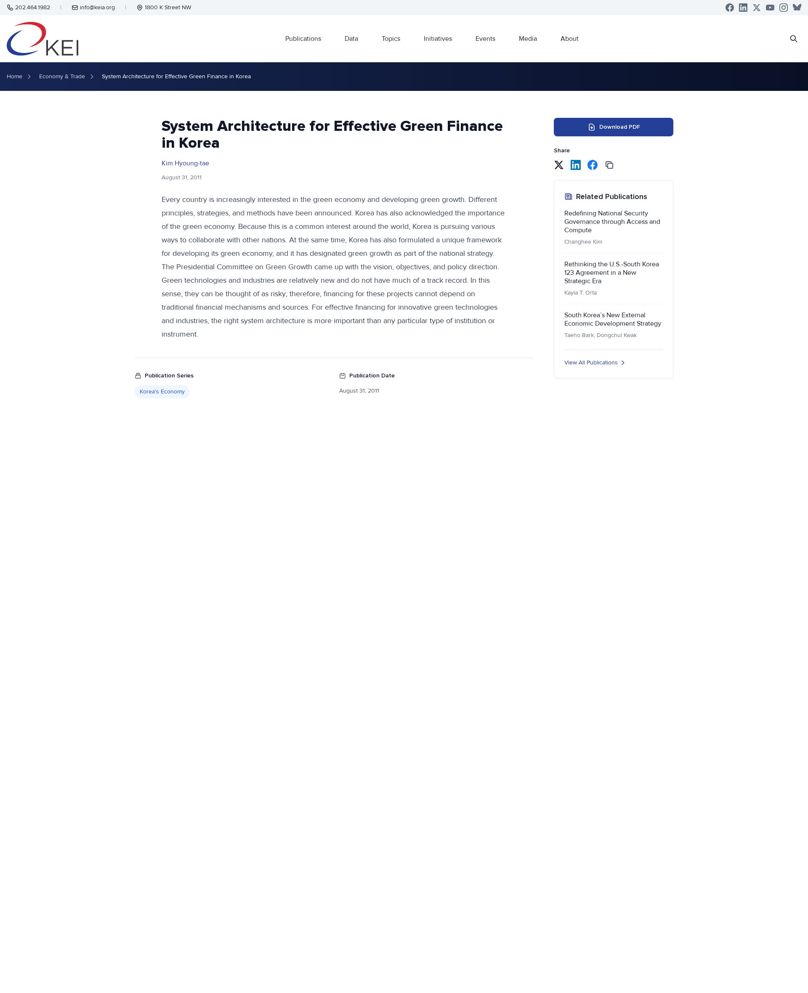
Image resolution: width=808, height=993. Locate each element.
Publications (303, 39)
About (570, 39)
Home (14, 76)
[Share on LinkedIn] (576, 165)
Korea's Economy (162, 391)
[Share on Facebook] (592, 165)
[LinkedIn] (743, 7)
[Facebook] (730, 7)
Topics (391, 39)
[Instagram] (783, 7)
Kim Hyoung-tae (185, 163)
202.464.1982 (32, 7)
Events (485, 39)
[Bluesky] (797, 7)
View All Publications (591, 362)
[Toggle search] (793, 39)
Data (351, 39)
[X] (756, 7)
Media (528, 39)
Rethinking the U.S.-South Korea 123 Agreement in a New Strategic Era (611, 272)
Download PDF (619, 126)
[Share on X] (559, 165)
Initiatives (438, 39)
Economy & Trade (62, 76)
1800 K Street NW (168, 7)
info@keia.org (97, 7)
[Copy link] (609, 165)
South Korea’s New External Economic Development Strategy (612, 319)
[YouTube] (770, 7)
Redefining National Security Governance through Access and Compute (612, 221)
